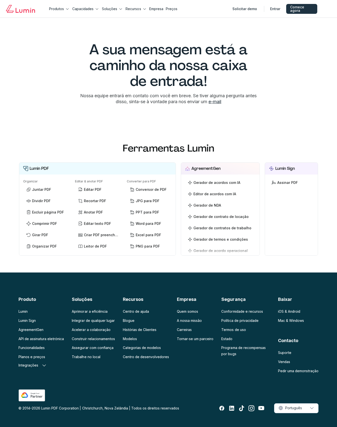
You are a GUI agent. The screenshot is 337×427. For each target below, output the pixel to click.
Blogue (128, 320)
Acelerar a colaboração (91, 330)
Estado (226, 339)
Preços (171, 9)
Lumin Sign (27, 320)
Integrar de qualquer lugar (93, 320)
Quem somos (187, 311)
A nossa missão (189, 320)
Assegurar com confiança (92, 348)
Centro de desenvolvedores (146, 357)
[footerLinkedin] (232, 408)
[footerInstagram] (251, 408)
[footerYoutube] (261, 408)
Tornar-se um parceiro (195, 339)
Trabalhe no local (86, 357)
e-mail (214, 101)
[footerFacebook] (222, 408)
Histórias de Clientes (139, 330)
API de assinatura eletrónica (41, 339)
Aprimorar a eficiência (89, 311)
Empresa (156, 9)
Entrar (275, 9)
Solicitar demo (244, 9)
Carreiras (184, 330)
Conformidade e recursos (242, 311)
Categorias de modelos (142, 348)
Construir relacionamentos (93, 339)
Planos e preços (32, 357)
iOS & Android (289, 311)
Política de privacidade (239, 320)
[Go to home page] (20, 9)
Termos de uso (233, 330)
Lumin (23, 311)
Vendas (284, 362)
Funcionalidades (32, 348)
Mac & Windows (291, 320)
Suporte (284, 352)
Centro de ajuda (136, 311)
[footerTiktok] (241, 408)
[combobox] (296, 408)
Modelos (130, 339)
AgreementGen (31, 330)
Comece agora (297, 9)
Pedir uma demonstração (298, 371)
